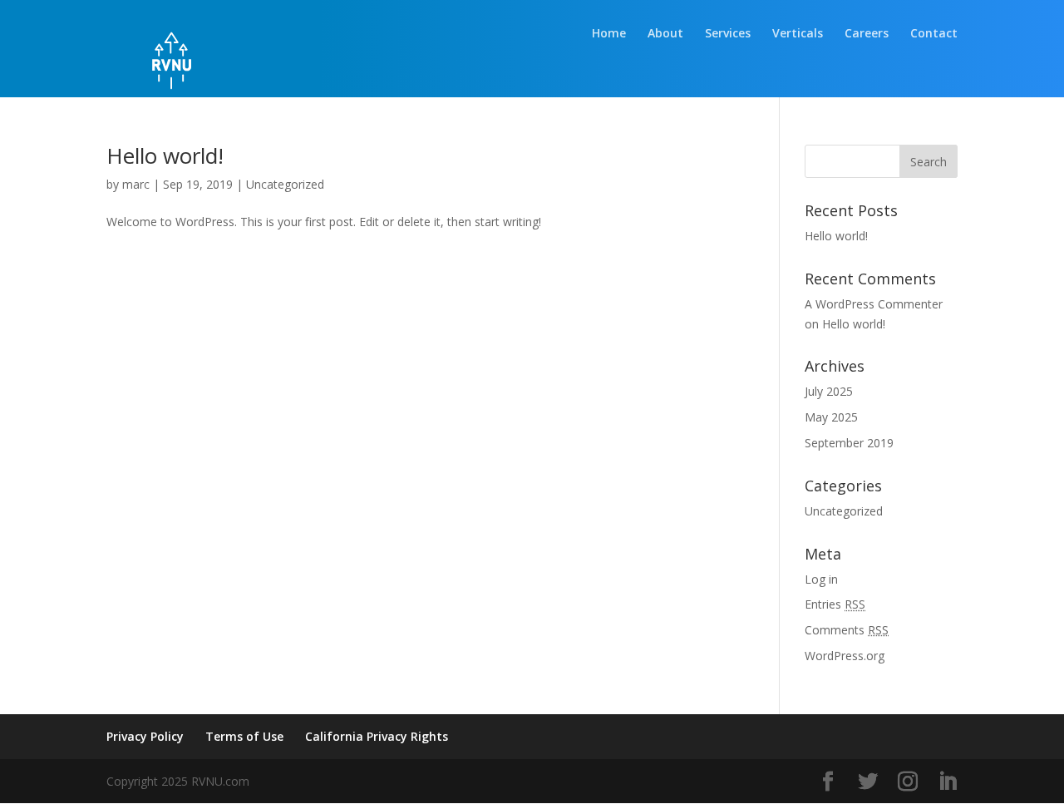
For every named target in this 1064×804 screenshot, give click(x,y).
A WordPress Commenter (874, 304)
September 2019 (849, 443)
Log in (821, 579)
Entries (835, 604)
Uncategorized (285, 184)
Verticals (797, 34)
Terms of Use (244, 736)
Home (609, 34)
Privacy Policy (145, 736)
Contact (934, 34)
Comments (847, 630)
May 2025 (831, 417)
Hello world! (165, 155)
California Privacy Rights (376, 736)
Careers (867, 34)
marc (136, 184)
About (665, 34)
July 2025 (829, 391)
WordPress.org (844, 655)
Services (728, 34)
